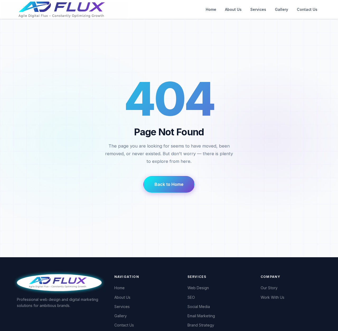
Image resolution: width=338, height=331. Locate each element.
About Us (233, 9)
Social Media (198, 306)
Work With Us (272, 297)
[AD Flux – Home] (80, 9)
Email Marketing (201, 316)
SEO (191, 297)
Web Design (198, 288)
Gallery (281, 9)
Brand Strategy (200, 325)
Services (258, 9)
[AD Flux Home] (59, 282)
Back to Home (169, 184)
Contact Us (307, 9)
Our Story (269, 288)
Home (211, 9)
